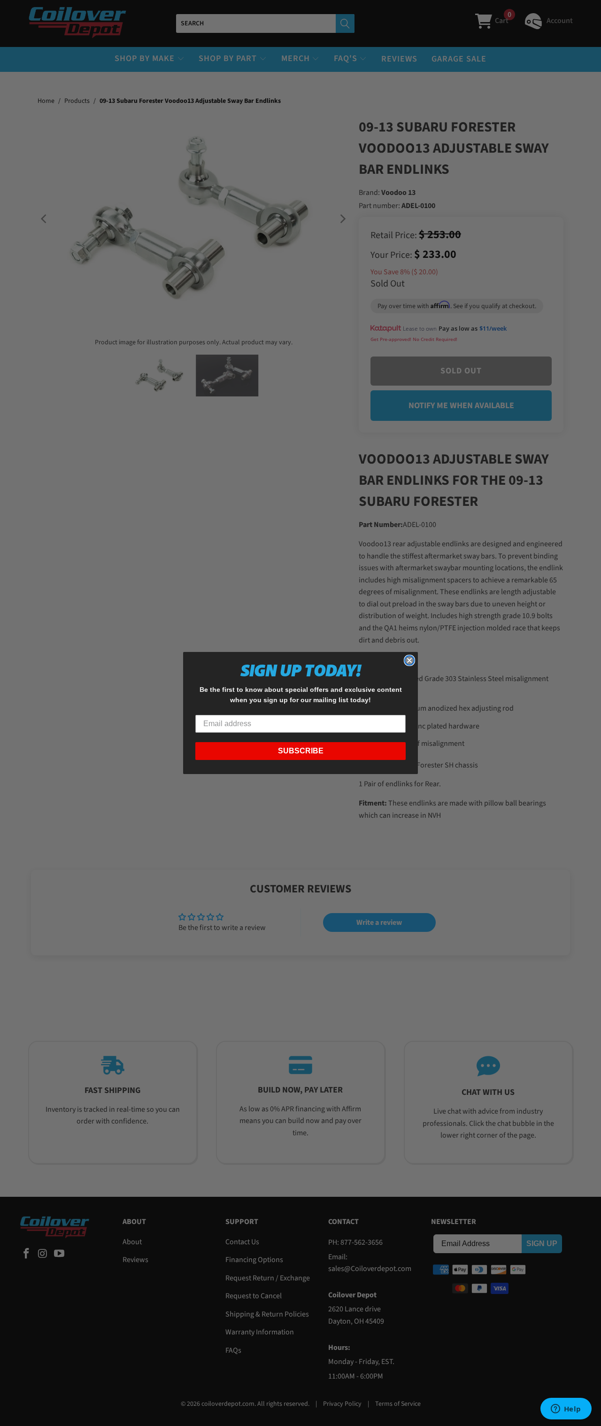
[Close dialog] (409, 660)
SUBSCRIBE (301, 751)
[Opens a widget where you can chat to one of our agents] (566, 1409)
